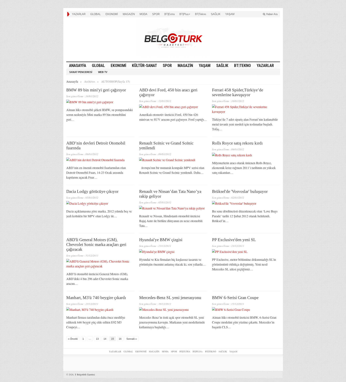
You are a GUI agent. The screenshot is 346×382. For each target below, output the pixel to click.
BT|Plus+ (184, 14)
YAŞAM (229, 14)
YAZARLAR (78, 14)
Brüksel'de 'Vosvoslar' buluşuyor (240, 191)
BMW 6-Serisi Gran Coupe (235, 297)
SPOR (156, 14)
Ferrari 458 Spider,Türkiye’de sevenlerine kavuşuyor (237, 92)
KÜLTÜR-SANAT (144, 65)
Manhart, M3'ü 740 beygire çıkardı (96, 297)
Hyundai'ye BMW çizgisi (160, 239)
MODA (143, 14)
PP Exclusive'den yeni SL (234, 239)
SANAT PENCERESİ (80, 72)
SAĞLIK (215, 14)
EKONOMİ (112, 14)
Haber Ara (271, 14)
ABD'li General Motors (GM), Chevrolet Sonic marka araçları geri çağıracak (96, 244)
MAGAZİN (129, 14)
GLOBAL (95, 14)
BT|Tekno (200, 14)
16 (120, 339)
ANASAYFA (77, 65)
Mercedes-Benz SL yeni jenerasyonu (170, 297)
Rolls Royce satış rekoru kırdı (237, 143)
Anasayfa (72, 81)
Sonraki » (131, 339)
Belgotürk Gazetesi (85, 374)
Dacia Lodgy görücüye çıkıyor (92, 191)
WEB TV (102, 72)
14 (105, 339)
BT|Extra (169, 14)
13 (97, 339)
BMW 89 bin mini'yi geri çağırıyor (96, 90)
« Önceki (73, 339)
